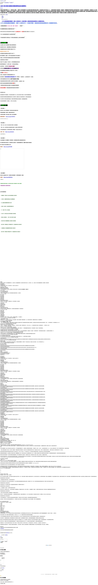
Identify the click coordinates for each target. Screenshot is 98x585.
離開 (4, 583)
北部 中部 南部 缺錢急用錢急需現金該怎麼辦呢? (13, 6)
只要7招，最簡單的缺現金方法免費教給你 (8, 199)
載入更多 (2, 537)
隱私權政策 (53, 574)
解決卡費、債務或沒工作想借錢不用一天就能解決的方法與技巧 (11, 224)
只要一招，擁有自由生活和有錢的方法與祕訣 (8, 213)
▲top (1, 536)
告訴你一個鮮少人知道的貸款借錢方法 (7, 206)
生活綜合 (6, 14)
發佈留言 (2, 542)
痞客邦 (7, 532)
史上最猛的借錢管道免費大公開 (6, 202)
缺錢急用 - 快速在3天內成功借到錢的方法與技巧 (9, 195)
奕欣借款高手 (2, 528)
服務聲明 (56, 574)
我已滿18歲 (2, 583)
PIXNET (43, 574)
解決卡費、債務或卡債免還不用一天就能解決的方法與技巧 (10, 231)
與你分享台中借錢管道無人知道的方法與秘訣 (8, 220)
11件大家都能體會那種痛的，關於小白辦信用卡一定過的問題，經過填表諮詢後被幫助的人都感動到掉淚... (23, 21)
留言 (8, 532)
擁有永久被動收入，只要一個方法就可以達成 (8, 217)
